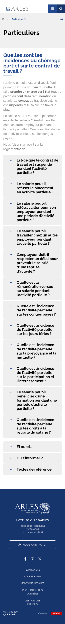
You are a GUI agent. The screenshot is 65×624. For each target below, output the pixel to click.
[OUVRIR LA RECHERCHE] (61, 8)
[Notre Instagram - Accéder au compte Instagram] (32, 559)
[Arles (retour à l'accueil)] (25, 8)
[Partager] (61, 19)
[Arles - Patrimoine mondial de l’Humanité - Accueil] (32, 508)
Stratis (56, 613)
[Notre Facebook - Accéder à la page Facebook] (25, 559)
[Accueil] (3, 19)
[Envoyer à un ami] (56, 19)
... (7, 19)
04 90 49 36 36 (35, 532)
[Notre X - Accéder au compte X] (39, 559)
